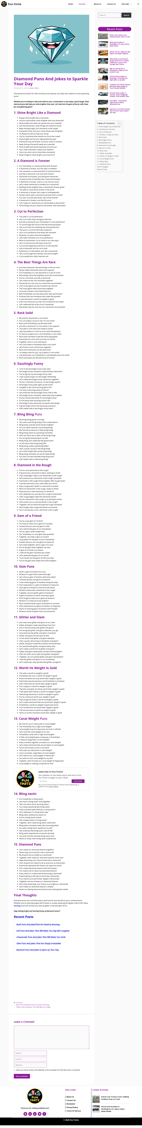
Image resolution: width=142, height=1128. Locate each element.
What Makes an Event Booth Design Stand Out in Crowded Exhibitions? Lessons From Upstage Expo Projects (119, 61)
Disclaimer (70, 1104)
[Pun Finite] (4, 4)
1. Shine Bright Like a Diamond (108, 126)
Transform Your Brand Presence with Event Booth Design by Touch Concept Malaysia (120, 86)
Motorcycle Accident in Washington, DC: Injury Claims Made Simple (119, 44)
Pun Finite (14, 4)
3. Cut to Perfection (104, 132)
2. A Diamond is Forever (106, 129)
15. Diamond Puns (104, 164)
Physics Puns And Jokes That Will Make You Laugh (33, 1007)
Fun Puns (82, 4)
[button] (138, 4)
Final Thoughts (102, 167)
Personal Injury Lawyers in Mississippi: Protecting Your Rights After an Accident (119, 78)
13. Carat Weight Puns (105, 159)
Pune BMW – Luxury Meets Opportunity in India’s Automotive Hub (118, 102)
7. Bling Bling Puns (104, 143)
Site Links (125, 4)
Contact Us (111, 4)
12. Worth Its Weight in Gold (107, 156)
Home (70, 4)
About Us (97, 4)
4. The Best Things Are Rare (107, 135)
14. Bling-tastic (102, 161)
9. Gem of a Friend (104, 148)
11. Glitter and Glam (104, 153)
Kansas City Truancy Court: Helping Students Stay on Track (120, 36)
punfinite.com (43, 1108)
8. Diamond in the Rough (106, 145)
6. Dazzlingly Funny (104, 140)
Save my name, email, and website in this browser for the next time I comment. (48, 1070)
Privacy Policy (72, 1107)
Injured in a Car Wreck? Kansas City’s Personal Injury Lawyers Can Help (120, 110)
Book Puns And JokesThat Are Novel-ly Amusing (32, 1005)
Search (126, 15)
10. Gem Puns (102, 151)
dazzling (17, 905)
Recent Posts (102, 169)
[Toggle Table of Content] (118, 123)
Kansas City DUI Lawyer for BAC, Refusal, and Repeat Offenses (120, 53)
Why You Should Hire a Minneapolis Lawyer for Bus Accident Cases (119, 70)
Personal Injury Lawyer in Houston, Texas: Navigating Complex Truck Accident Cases (119, 94)
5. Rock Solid (101, 137)
